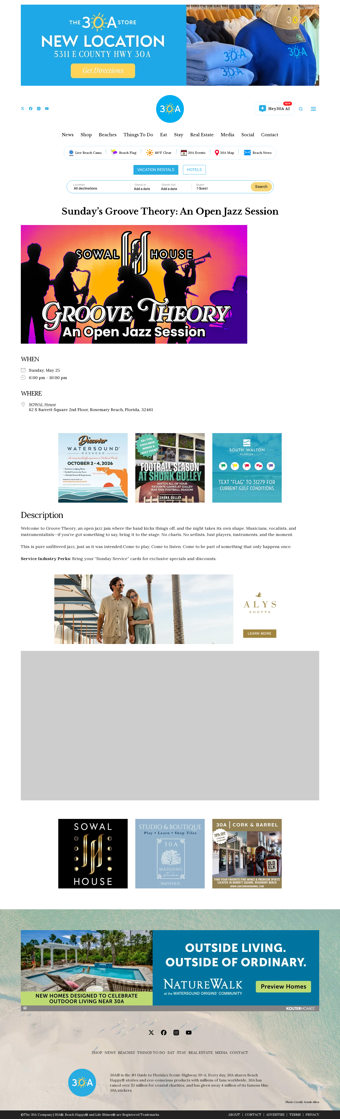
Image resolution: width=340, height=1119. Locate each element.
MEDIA (221, 1052)
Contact (269, 134)
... (147, 189)
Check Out (169, 184)
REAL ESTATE (201, 1052)
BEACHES (126, 1052)
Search (261, 186)
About (234, 1114)
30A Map (227, 153)
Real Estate (202, 134)
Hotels (194, 170)
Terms (295, 1114)
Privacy (312, 1114)
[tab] (155, 170)
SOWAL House (42, 404)
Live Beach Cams (88, 153)
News (68, 134)
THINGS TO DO (151, 1052)
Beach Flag (127, 153)
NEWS (110, 1052)
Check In (140, 184)
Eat (163, 134)
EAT (171, 1052)
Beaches (108, 134)
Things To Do (138, 134)
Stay (178, 134)
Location (79, 184)
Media (227, 134)
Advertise (275, 1114)
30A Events (196, 153)
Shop (86, 134)
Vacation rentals (155, 170)
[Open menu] (313, 109)
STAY (181, 1052)
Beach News (262, 153)
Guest (200, 184)
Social (247, 134)
